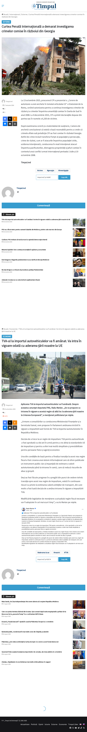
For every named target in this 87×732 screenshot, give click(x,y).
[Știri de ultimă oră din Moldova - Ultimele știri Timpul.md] (43, 6)
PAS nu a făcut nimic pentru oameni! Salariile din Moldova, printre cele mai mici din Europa (32, 230)
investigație (63, 170)
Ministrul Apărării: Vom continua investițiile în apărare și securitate (24, 250)
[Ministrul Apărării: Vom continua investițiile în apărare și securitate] (79, 252)
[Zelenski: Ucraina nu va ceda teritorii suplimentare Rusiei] (79, 283)
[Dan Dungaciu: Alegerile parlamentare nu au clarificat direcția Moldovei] (79, 262)
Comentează (43, 205)
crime (40, 170)
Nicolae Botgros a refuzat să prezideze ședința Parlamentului (22, 270)
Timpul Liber (73, 724)
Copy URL (64, 177)
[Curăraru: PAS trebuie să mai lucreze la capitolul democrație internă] (79, 242)
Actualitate (25, 724)
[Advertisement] (43, 306)
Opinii (41, 724)
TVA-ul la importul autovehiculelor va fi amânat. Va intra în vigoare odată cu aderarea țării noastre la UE (36, 219)
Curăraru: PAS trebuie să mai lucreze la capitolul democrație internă (24, 240)
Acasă (5, 14)
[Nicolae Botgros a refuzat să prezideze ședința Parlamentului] (79, 273)
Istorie (47, 724)
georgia (51, 170)
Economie (63, 724)
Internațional (15, 14)
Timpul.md (21, 188)
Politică (34, 724)
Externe (24, 14)
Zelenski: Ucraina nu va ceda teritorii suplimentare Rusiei (21, 280)
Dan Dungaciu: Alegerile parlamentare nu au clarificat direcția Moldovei (25, 260)
